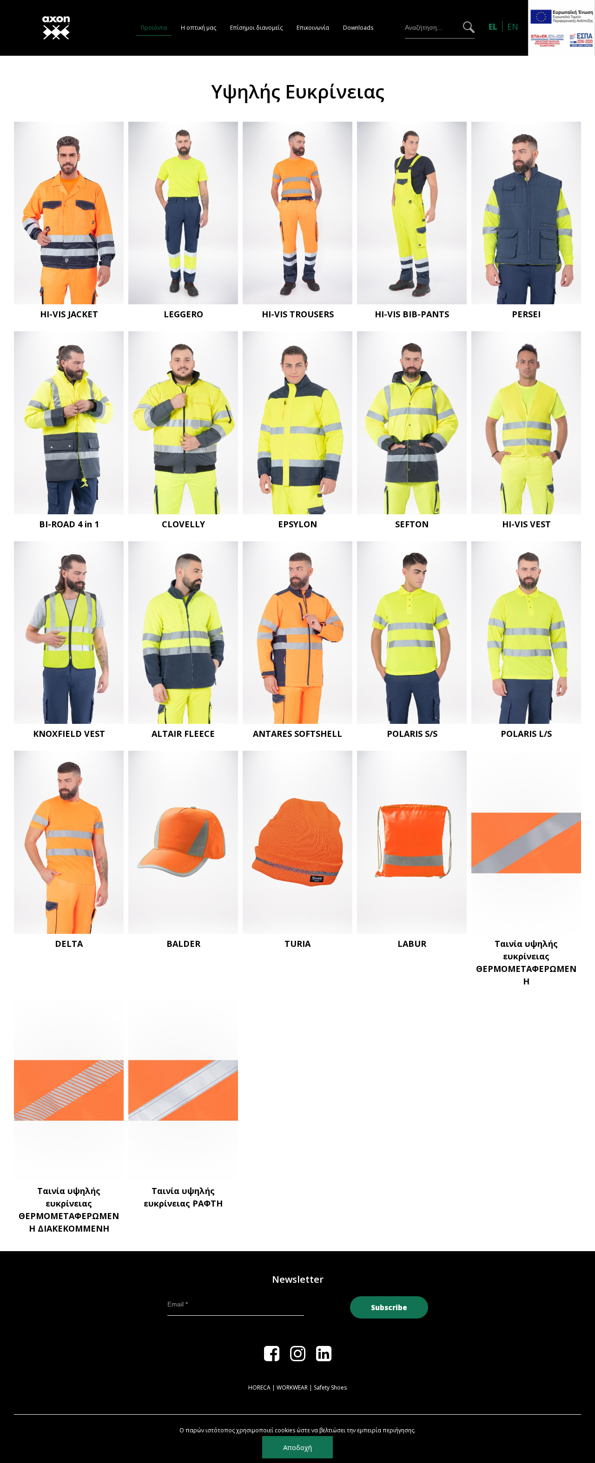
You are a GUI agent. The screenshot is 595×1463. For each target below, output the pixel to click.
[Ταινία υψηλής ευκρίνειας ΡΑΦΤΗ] (183, 1089)
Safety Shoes (330, 1387)
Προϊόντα (154, 28)
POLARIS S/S (412, 733)
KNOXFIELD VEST (69, 733)
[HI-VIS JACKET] (69, 213)
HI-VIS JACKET (69, 314)
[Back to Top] (572, 1418)
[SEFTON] (412, 422)
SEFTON (412, 524)
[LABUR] (412, 842)
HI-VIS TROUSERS (298, 314)
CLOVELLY (183, 524)
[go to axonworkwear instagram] (297, 1358)
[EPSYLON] (297, 422)
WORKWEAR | (294, 1387)
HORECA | (261, 1387)
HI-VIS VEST (526, 524)
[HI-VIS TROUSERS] (297, 213)
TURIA (297, 943)
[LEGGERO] (183, 213)
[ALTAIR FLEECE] (183, 632)
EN (512, 26)
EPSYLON (297, 524)
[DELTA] (69, 842)
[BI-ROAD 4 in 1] (69, 422)
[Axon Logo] (67, 28)
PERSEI (526, 314)
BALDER (183, 943)
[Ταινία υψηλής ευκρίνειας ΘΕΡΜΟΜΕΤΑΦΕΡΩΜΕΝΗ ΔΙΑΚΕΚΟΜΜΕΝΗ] (69, 1089)
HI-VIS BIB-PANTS (412, 314)
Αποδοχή (297, 1447)
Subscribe (389, 1307)
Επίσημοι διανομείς (256, 28)
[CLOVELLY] (183, 422)
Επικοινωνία (313, 28)
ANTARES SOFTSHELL (297, 733)
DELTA (69, 943)
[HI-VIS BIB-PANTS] (412, 213)
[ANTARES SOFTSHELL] (297, 632)
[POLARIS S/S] (412, 632)
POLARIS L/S (526, 733)
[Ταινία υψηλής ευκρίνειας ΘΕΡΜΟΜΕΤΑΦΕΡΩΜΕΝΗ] (526, 842)
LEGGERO (183, 314)
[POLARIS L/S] (526, 632)
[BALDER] (183, 842)
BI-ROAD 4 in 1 (69, 524)
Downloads (358, 28)
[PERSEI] (526, 213)
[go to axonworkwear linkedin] (323, 1358)
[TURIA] (297, 842)
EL (494, 26)
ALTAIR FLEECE (183, 733)
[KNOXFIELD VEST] (69, 632)
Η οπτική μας (198, 28)
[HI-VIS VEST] (526, 422)
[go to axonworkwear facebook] (271, 1358)
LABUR (411, 943)
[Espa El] (561, 27)
